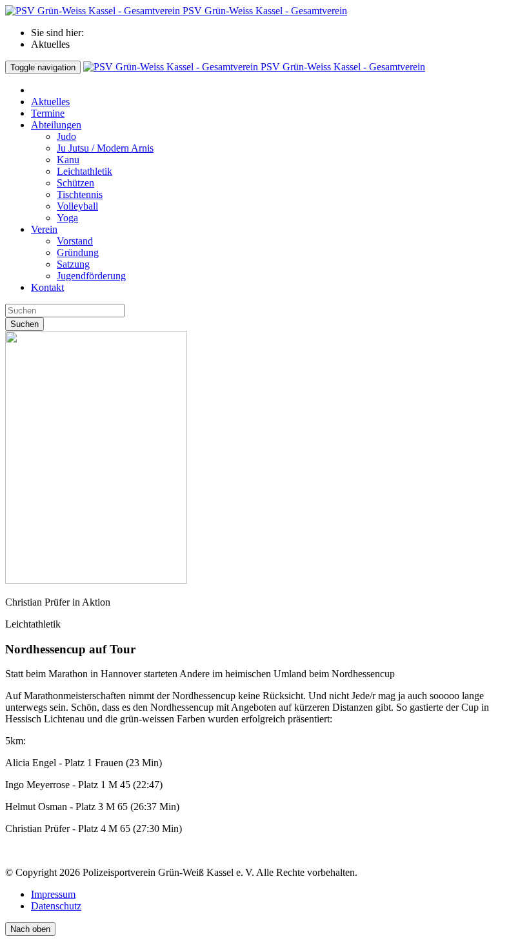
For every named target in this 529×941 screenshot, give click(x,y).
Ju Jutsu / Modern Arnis (105, 148)
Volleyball (77, 206)
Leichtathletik (84, 171)
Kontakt (47, 287)
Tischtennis (80, 194)
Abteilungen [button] (56, 124)
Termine (48, 113)
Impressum (53, 894)
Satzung (73, 264)
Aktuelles (50, 101)
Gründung (78, 252)
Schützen (75, 182)
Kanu (68, 159)
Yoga (67, 217)
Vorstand (75, 240)
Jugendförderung (91, 275)
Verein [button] (44, 229)
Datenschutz (56, 905)
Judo (66, 136)
